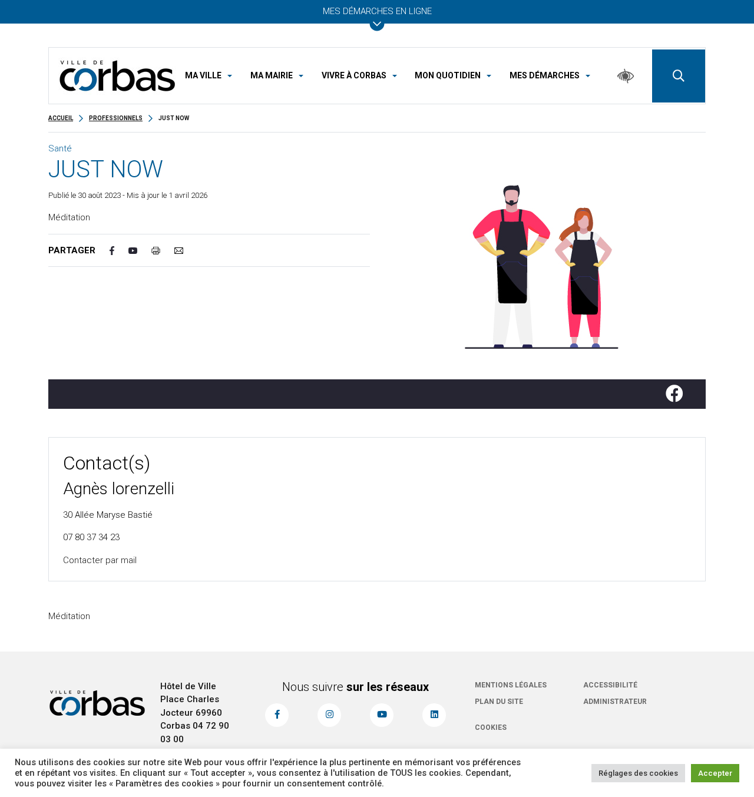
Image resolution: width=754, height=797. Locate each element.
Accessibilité (610, 685)
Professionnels (116, 118)
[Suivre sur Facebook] (679, 394)
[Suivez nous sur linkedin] (434, 715)
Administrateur (615, 701)
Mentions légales (511, 685)
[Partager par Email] (185, 250)
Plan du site (499, 701)
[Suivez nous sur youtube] (381, 715)
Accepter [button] (715, 773)
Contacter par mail (100, 560)
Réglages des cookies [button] (638, 773)
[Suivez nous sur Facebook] (277, 715)
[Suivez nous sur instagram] (329, 715)
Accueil (60, 118)
